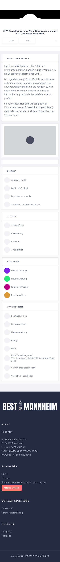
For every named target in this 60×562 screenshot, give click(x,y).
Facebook (6, 536)
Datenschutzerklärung (12, 513)
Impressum (7, 508)
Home (4, 474)
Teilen (28, 41)
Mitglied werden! (11, 488)
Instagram (6, 531)
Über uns (6, 478)
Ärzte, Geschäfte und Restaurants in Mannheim (24, 482)
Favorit (11, 41)
